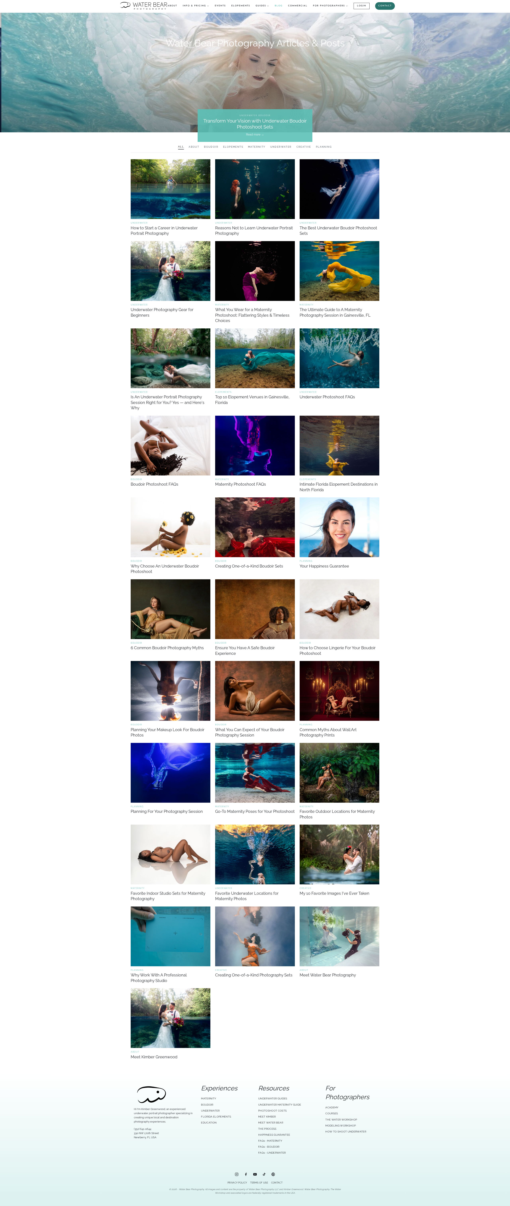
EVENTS (220, 6)
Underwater (281, 146)
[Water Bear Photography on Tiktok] (264, 1174)
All (181, 146)
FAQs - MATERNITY (270, 1140)
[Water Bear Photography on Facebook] (246, 1174)
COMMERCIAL (297, 6)
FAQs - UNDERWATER (272, 1152)
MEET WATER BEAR (270, 1122)
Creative (303, 146)
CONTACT (385, 6)
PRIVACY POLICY (237, 1182)
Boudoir (211, 146)
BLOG (278, 6)
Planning (324, 146)
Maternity (257, 146)
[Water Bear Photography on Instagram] (236, 1174)
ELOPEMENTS (240, 6)
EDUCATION (209, 1122)
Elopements (233, 146)
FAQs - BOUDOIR (269, 1146)
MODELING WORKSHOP (340, 1125)
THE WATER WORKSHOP (341, 1119)
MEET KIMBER (267, 1116)
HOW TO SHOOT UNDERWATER (345, 1131)
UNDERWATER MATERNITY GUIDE (279, 1104)
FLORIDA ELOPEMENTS (216, 1116)
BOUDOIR (207, 1104)
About (194, 146)
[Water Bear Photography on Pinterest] (273, 1174)
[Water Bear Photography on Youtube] (255, 1174)
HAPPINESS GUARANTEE (274, 1134)
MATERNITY (208, 1098)
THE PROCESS (267, 1128)
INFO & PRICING (194, 6)
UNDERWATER (210, 1110)
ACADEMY (331, 1107)
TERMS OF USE (259, 1182)
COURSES (331, 1113)
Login (361, 6)
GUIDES (261, 6)
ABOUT (172, 6)
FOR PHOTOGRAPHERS (329, 6)
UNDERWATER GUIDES (272, 1098)
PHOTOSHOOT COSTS (272, 1110)
